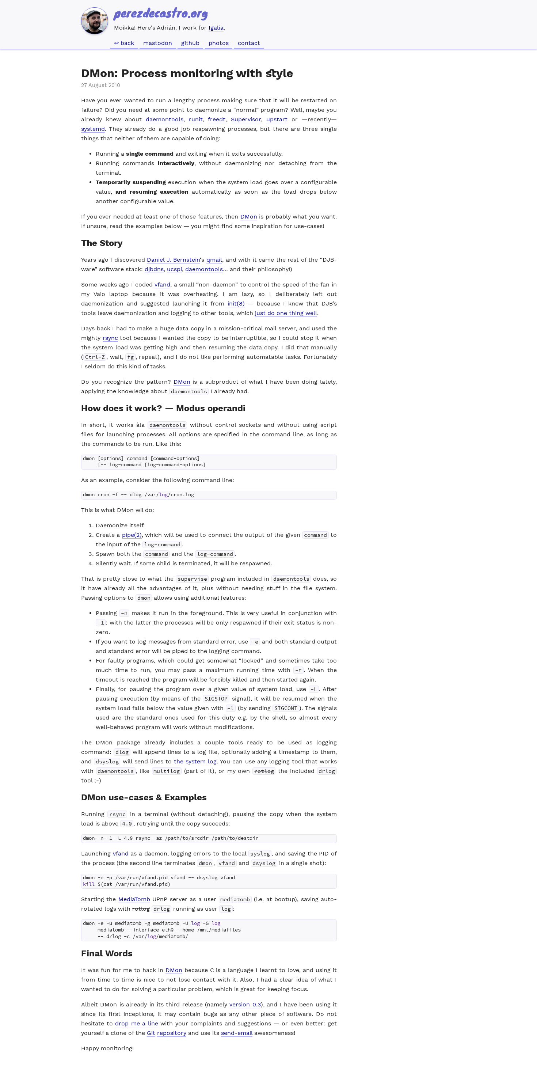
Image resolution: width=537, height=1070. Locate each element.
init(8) (236, 303)
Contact (249, 42)
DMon (248, 216)
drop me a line (136, 1023)
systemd (93, 128)
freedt (216, 119)
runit (196, 119)
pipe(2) (132, 534)
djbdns (154, 269)
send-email (236, 1032)
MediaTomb (134, 899)
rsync (110, 337)
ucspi (174, 269)
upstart (276, 119)
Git (151, 1032)
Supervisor (246, 119)
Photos (219, 42)
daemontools (164, 119)
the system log (195, 761)
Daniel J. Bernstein (173, 259)
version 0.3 (244, 1004)
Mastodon (157, 42)
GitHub (190, 42)
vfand (162, 284)
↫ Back (124, 42)
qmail (214, 259)
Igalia (216, 27)
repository (171, 1032)
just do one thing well (286, 313)
